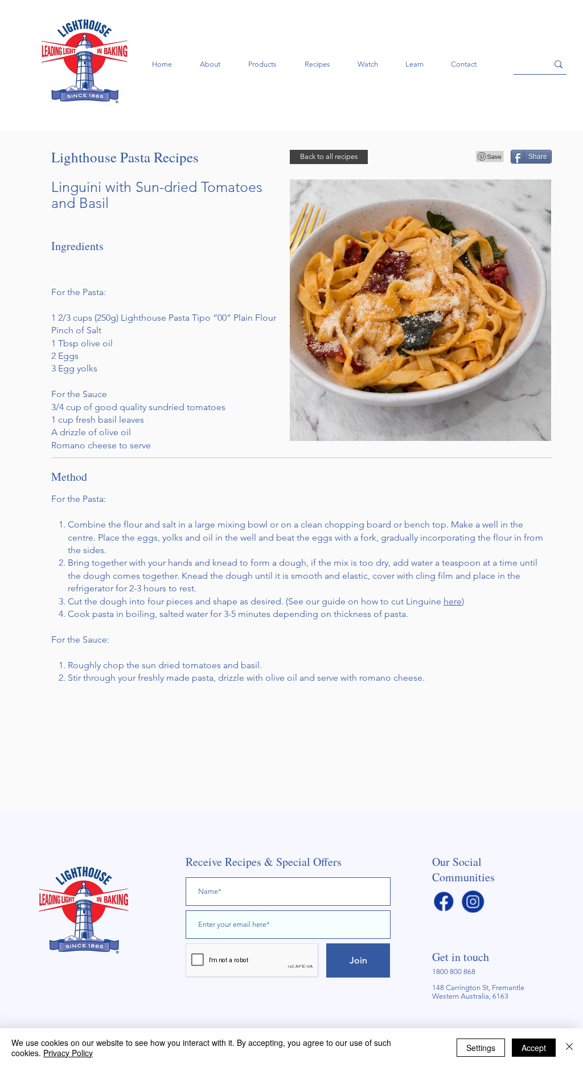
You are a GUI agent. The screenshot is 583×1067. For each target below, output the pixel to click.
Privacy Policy (68, 1052)
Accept (534, 1047)
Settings (480, 1047)
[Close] (569, 1047)
